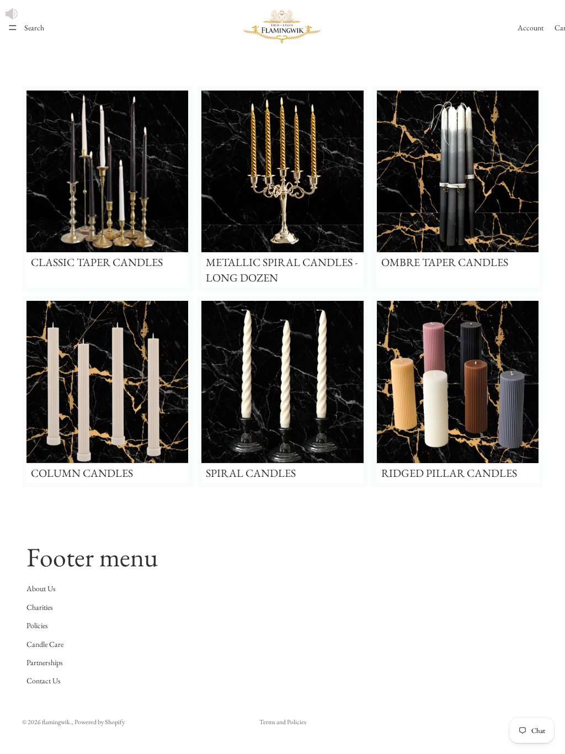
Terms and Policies (282, 722)
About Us (41, 588)
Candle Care (44, 644)
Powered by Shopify (99, 722)
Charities (39, 607)
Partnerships (44, 662)
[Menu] (12, 27)
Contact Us (43, 681)
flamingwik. (57, 722)
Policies (37, 625)
